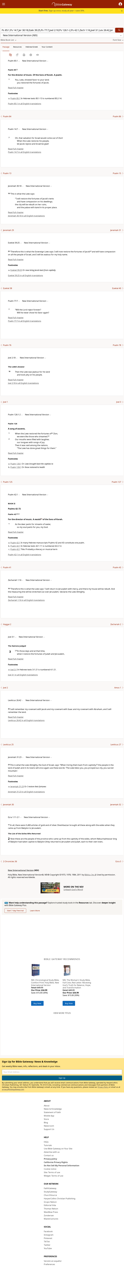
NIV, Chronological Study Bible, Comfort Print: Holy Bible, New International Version (45, 983)
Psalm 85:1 (15, 98)
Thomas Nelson (51, 1208)
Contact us (49, 1155)
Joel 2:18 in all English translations (23, 383)
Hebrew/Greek (32, 47)
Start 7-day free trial (15, 910)
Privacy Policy (103, 1087)
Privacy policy (50, 1158)
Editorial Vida (50, 1205)
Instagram (48, 1234)
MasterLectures (51, 1218)
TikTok (47, 1241)
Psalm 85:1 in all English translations (24, 103)
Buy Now (37, 1003)
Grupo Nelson (50, 1202)
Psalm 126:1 (15, 463)
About (46, 1105)
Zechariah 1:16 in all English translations (26, 600)
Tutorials (48, 1145)
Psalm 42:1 (15, 542)
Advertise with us (52, 1152)
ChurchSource (50, 1195)
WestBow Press (51, 1212)
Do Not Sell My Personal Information (61, 1165)
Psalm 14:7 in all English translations (24, 152)
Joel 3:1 (13, 669)
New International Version (21, 870)
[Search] (119, 30)
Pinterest (48, 1238)
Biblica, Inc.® (90, 874)
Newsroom (49, 1125)
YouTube (48, 1248)
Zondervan (49, 1215)
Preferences (49, 1264)
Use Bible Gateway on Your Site (58, 1148)
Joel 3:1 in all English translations (23, 675)
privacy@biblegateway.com (13, 1089)
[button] (120, 4)
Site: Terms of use (52, 1172)
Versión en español (52, 1261)
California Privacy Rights (56, 1162)
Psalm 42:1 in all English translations (24, 554)
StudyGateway (50, 1191)
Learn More (35, 910)
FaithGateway (50, 1188)
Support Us (49, 1129)
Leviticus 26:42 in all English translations (26, 720)
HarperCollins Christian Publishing (59, 1198)
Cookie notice (50, 1169)
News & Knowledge (53, 1109)
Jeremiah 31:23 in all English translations (26, 791)
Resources (17, 47)
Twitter (47, 1245)
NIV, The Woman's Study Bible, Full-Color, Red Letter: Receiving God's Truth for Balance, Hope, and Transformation (77, 984)
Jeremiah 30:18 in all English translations (26, 215)
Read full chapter (16, 87)
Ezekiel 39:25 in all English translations (25, 275)
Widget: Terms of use (53, 1175)
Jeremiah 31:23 (17, 786)
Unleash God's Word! (73, 889)
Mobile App (49, 1115)
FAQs (46, 1142)
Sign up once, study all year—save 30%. (62, 10)
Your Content (47, 47)
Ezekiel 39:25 (16, 270)
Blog (46, 1122)
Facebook (48, 1231)
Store (46, 1119)
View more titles (62, 1013)
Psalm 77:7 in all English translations (24, 321)
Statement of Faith (52, 1112)
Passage (6, 47)
